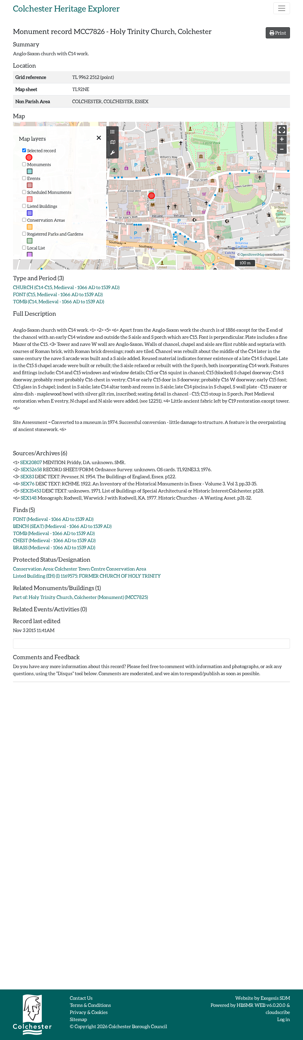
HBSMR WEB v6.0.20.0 (261, 1005)
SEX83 (27, 476)
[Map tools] (112, 153)
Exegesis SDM (275, 998)
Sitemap (78, 1019)
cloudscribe (278, 1012)
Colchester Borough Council (138, 1026)
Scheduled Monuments (49, 192)
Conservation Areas (46, 220)
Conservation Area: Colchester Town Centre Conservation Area (79, 568)
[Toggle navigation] (281, 8)
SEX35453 (30, 490)
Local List (36, 247)
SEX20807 (31, 462)
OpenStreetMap (253, 254)
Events (33, 178)
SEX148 (29, 497)
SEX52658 (31, 469)
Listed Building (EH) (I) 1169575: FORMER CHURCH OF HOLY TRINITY (87, 576)
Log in (283, 1019)
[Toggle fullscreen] (282, 130)
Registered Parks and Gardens (55, 233)
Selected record (41, 150)
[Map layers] (112, 132)
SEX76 (28, 483)
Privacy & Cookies (89, 1012)
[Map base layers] (112, 142)
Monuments (39, 164)
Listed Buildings (42, 206)
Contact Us (81, 998)
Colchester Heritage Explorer (66, 8)
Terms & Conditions (90, 1005)
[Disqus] (151, 761)
